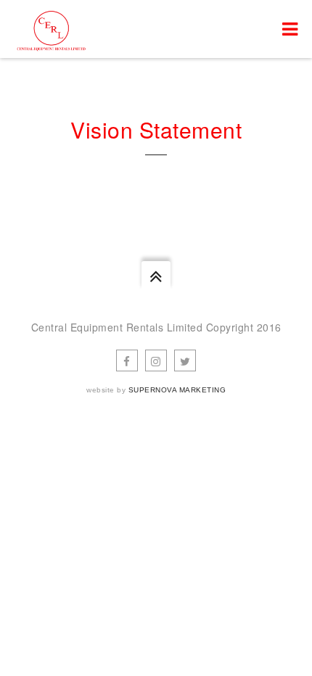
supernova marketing (177, 390)
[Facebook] (127, 360)
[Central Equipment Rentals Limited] (51, 29)
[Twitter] (185, 360)
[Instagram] (156, 360)
